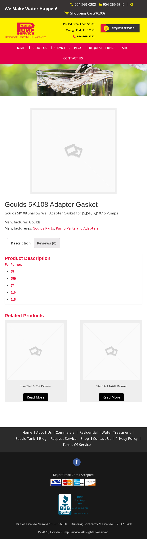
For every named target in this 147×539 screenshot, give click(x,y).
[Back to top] (141, 534)
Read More (35, 397)
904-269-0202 (85, 4)
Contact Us (102, 438)
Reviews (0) (46, 243)
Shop (85, 438)
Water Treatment (116, 432)
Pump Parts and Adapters (77, 228)
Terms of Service (76, 444)
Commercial (65, 432)
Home (27, 432)
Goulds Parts (43, 228)
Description (21, 243)
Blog (43, 438)
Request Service (64, 438)
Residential (88, 432)
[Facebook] (77, 462)
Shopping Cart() (87, 13)
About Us (44, 432)
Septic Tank (25, 438)
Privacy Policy (126, 438)
